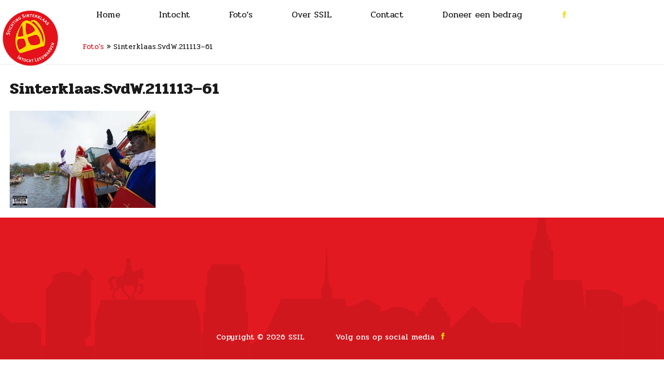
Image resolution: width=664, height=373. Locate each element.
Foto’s (241, 14)
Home (108, 14)
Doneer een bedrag (482, 14)
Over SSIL (312, 14)
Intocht (174, 14)
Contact (386, 14)
